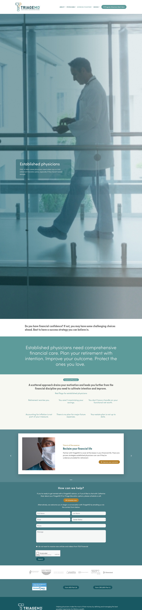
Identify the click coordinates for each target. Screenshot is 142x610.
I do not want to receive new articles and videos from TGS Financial (62, 546)
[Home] (28, 6)
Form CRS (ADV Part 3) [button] (102, 587)
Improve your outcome (110, 462)
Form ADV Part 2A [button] (71, 587)
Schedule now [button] (72, 500)
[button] (10, 455)
